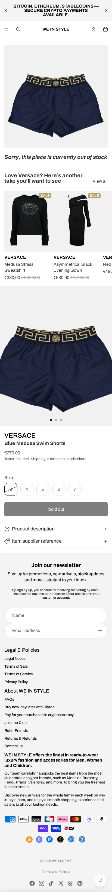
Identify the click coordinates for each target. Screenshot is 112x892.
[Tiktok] (51, 883)
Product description (33, 529)
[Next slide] (106, 11)
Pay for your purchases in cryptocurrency (39, 715)
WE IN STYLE (62, 861)
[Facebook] (32, 883)
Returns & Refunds (20, 738)
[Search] (18, 29)
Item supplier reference (37, 541)
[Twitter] (61, 883)
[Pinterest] (80, 883)
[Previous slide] (6, 11)
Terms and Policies (56, 872)
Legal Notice (15, 659)
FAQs (9, 699)
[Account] (93, 29)
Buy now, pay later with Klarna (29, 707)
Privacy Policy (16, 682)
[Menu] (6, 29)
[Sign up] (100, 630)
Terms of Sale (16, 666)
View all (100, 181)
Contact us (13, 746)
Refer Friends (16, 731)
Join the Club (15, 723)
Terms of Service (18, 674)
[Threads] (70, 883)
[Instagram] (41, 883)
